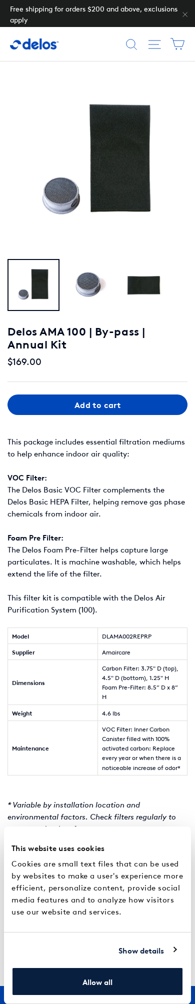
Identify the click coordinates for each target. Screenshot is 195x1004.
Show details (141, 950)
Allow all (97, 981)
